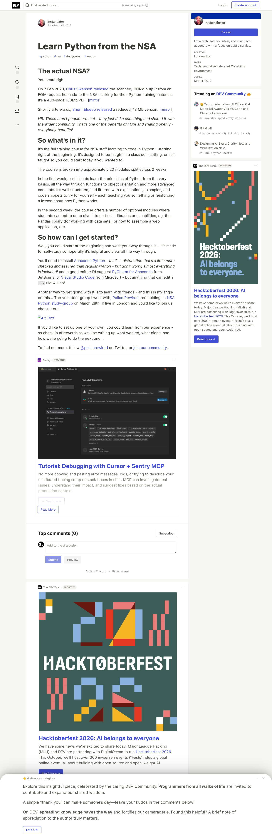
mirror (94, 100)
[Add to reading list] (17, 98)
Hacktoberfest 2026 (153, 752)
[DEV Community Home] (16, 5)
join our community (150, 347)
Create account (245, 5)
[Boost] (17, 111)
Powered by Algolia (133, 5)
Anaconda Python (89, 260)
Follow (226, 32)
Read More (48, 509)
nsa (57, 56)
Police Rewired (126, 297)
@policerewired (94, 347)
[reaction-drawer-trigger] (17, 69)
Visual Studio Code (78, 277)
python (45, 56)
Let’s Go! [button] (32, 830)
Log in (222, 5)
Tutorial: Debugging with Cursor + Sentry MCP (101, 466)
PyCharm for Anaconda (132, 272)
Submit (53, 560)
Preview (72, 560)
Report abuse (120, 571)
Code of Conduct (96, 571)
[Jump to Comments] (17, 84)
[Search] (27, 5)
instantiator (56, 21)
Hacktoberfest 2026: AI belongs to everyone (99, 738)
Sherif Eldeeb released (92, 109)
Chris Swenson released (87, 89)
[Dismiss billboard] (263, 778)
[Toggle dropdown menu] (174, 360)
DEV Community (231, 94)
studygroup (73, 56)
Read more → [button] (51, 773)
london (90, 56)
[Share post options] (17, 124)
